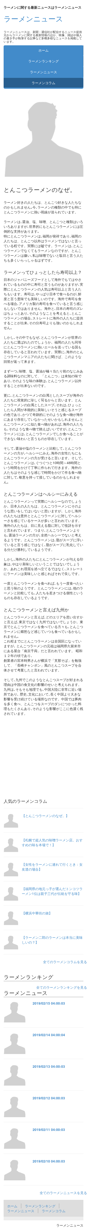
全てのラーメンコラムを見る (65, 961)
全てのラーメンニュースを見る (63, 1192)
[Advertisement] (43, 752)
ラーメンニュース (33, 18)
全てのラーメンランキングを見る (61, 987)
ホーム (43, 50)
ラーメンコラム (43, 82)
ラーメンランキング (43, 61)
